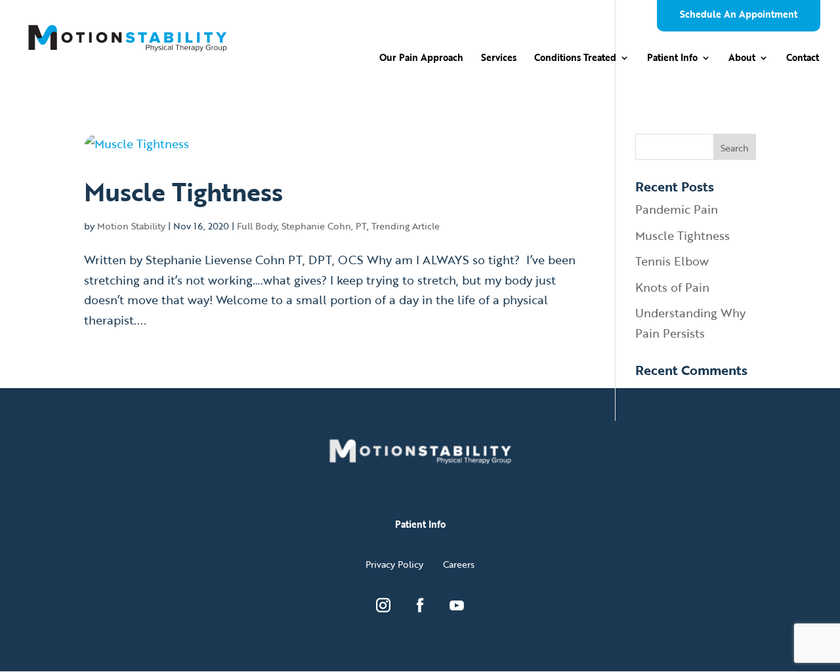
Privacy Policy (394, 564)
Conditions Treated (575, 58)
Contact (802, 58)
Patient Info (672, 58)
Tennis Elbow (672, 260)
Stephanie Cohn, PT (324, 226)
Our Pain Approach (421, 58)
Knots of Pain (672, 287)
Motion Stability (131, 226)
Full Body (257, 226)
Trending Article (405, 226)
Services (498, 58)
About (741, 58)
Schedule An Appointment (738, 15)
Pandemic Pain (676, 209)
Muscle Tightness (183, 191)
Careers (458, 564)
